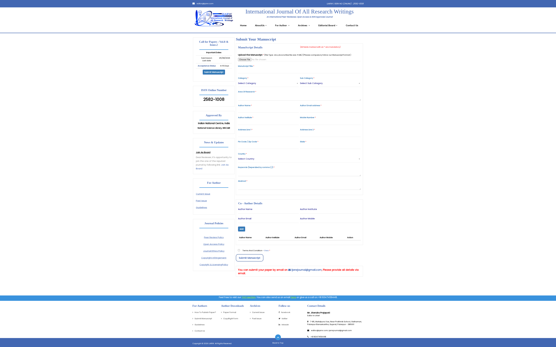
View (266, 250)
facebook (285, 312)
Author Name (244, 105)
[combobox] (268, 83)
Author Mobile (307, 218)
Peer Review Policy (214, 237)
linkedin (285, 324)
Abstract (242, 181)
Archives (303, 25)
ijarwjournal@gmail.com (306, 270)
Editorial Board (326, 25)
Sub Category (306, 78)
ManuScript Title (245, 66)
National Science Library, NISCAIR (214, 128)
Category (242, 78)
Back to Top (278, 342)
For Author (281, 25)
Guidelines (201, 202)
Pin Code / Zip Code (247, 141)
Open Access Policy (213, 244)
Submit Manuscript (213, 72)
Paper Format (203, 209)
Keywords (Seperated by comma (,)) (255, 167)
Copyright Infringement (213, 257)
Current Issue (203, 189)
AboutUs (260, 25)
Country (241, 154)
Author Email (244, 218)
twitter (285, 318)
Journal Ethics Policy (213, 250)
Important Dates (213, 52)
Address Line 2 (307, 129)
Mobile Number (307, 117)
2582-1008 (213, 99)
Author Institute (245, 117)
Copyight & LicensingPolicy (214, 264)
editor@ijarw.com (204, 3)
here (293, 297)
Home (243, 25)
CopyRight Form (230, 318)
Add (242, 229)
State (302, 141)
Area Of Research (246, 91)
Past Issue (201, 195)
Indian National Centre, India (214, 123)
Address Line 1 (244, 129)
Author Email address (310, 105)
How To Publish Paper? (205, 312)
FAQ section (249, 297)
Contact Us (352, 25)
